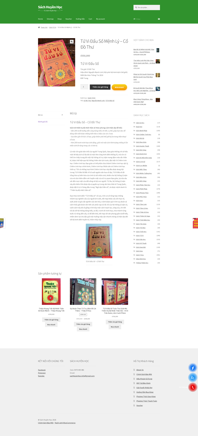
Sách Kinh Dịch (141, 154)
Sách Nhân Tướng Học (144, 173)
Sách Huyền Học (50, 7)
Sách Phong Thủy (142, 193)
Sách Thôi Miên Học (143, 220)
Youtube (41, 376)
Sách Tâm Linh (141, 204)
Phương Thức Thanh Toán (146, 401)
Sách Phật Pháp (141, 189)
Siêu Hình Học (141, 259)
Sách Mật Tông (141, 169)
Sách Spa (139, 201)
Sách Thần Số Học (142, 212)
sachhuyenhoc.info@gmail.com (82, 376)
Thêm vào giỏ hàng (100, 87)
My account (100, 19)
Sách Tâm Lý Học (142, 208)
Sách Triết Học (141, 232)
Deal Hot (139, 127)
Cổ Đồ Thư (87, 101)
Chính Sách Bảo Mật (144, 374)
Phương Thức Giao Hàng (146, 396)
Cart (90, 19)
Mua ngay (119, 87)
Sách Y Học (140, 255)
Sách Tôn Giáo (141, 224)
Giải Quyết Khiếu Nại (144, 387)
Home (40, 19)
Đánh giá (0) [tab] (42, 121)
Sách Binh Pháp (141, 131)
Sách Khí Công (141, 150)
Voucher (69, 19)
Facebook (41, 370)
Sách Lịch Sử (140, 162)
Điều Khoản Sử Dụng (144, 379)
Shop (60, 19)
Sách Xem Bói (141, 247)
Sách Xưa (139, 251)
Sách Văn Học (141, 239)
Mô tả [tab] (40, 115)
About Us (140, 370)
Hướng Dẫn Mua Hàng (144, 392)
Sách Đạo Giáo (141, 142)
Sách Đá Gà (140, 138)
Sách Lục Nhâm (141, 165)
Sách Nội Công (141, 181)
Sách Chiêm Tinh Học (143, 134)
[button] (72, 41)
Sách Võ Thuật (141, 243)
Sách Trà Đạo (140, 228)
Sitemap (50, 19)
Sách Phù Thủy (141, 197)
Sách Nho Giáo (141, 177)
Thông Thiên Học (142, 263)
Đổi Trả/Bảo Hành (143, 383)
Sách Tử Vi (52, 27)
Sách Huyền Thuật (142, 146)
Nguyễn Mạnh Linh (98, 101)
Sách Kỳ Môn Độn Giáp (144, 158)
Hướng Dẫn (80, 19)
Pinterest (42, 373)
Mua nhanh (51, 325)
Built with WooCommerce (65, 423)
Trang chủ (44, 27)
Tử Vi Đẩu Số (109, 101)
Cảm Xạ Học (140, 123)
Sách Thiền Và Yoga (143, 216)
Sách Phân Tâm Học (143, 185)
